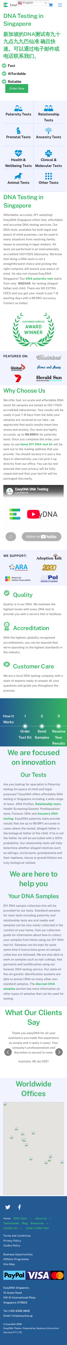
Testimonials (11, 1223)
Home (7, 1218)
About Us (41, 1218)
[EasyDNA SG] (12, 5)
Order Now (16, 88)
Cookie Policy (11, 1245)
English (27, 2)
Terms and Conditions (17, 1235)
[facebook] (20, 1206)
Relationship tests (48, 804)
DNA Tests (20, 1218)
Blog (25, 1223)
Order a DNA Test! (37, 1228)
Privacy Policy (12, 1240)
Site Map (9, 1264)
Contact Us (10, 1228)
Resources (37, 1223)
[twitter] (8, 1206)
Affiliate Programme (16, 1259)
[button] (8, 1052)
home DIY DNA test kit (36, 444)
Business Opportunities (18, 1254)
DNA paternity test (39, 278)
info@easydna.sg (22, 1315)
